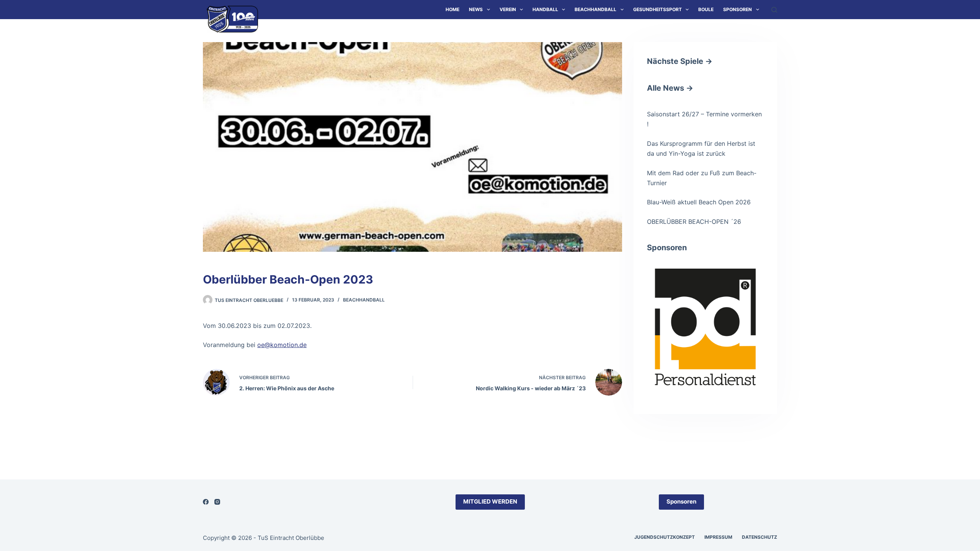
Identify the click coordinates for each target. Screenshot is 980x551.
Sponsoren (737, 9)
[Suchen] (774, 10)
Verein (508, 9)
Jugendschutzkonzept (664, 537)
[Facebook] (206, 502)
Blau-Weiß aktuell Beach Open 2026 (699, 202)
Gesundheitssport (657, 9)
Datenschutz (759, 537)
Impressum (718, 537)
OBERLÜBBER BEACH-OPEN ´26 (694, 221)
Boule (706, 9)
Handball (545, 9)
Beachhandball (595, 9)
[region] (705, 327)
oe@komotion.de (282, 345)
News (476, 9)
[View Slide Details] (705, 294)
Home (452, 9)
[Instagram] (217, 502)
